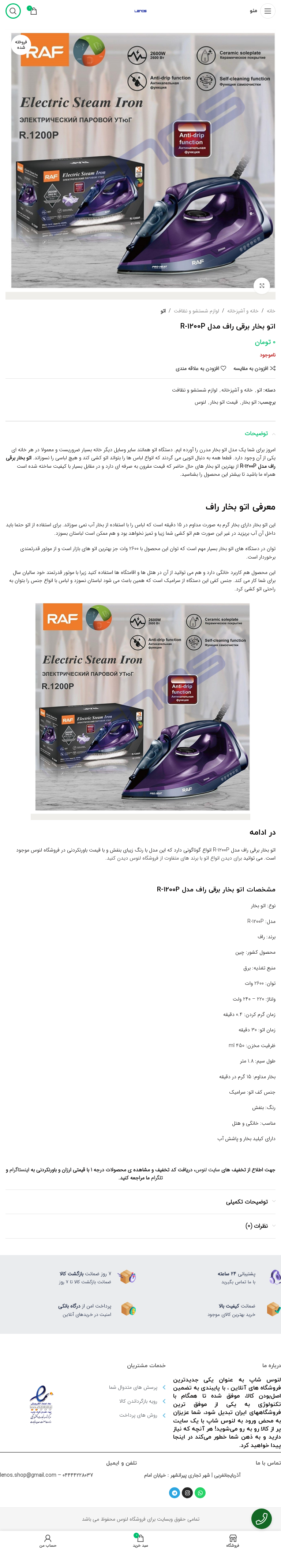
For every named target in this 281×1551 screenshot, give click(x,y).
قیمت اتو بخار (224, 402)
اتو (163, 311)
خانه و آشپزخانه (243, 311)
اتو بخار (249, 402)
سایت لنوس (207, 1170)
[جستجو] (13, 11)
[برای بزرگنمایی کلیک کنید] (262, 286)
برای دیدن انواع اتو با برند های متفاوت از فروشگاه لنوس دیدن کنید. (173, 858)
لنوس (200, 402)
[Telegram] (174, 1492)
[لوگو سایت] (140, 11)
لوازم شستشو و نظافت (196, 311)
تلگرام (157, 1178)
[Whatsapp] (200, 1492)
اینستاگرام (19, 1170)
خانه (271, 311)
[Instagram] (187, 1492)
